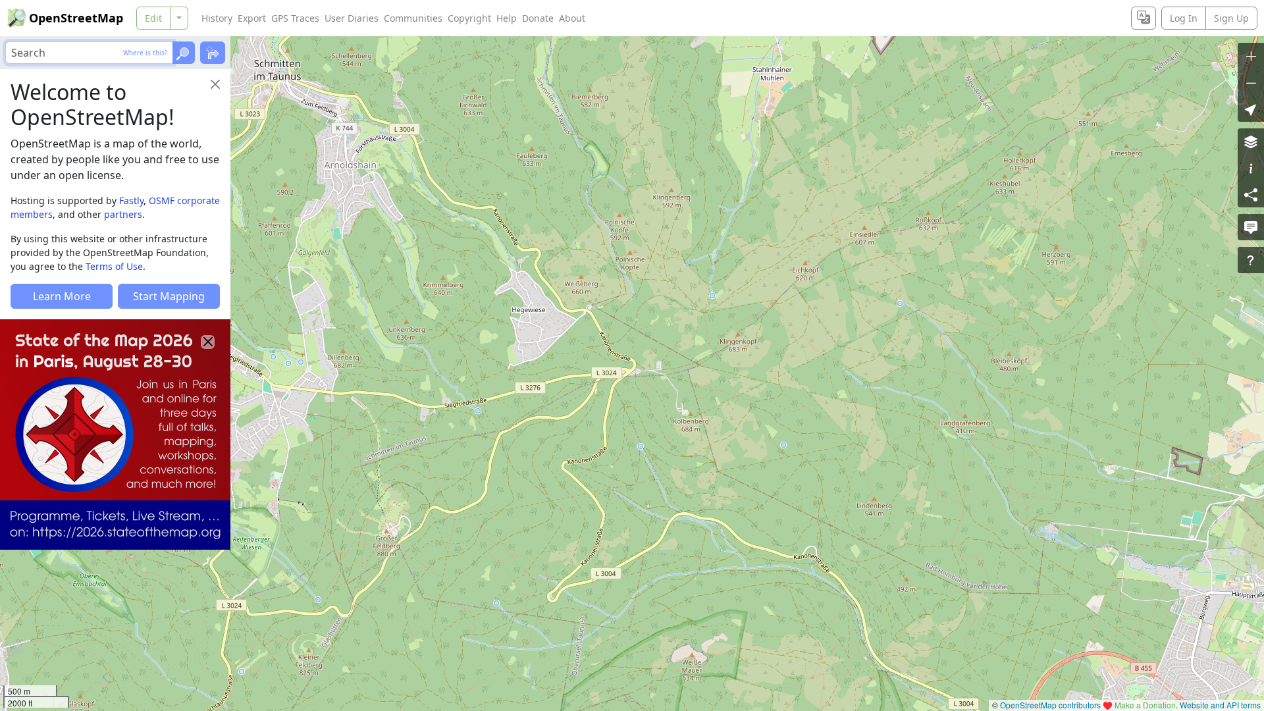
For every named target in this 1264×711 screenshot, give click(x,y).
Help (506, 18)
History (216, 18)
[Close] (215, 84)
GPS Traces (295, 18)
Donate (538, 18)
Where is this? (145, 52)
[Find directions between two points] (212, 52)
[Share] (1251, 194)
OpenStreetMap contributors (1050, 704)
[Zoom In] (1251, 56)
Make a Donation (1145, 704)
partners (123, 214)
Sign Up (1231, 18)
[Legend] (1251, 168)
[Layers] (1251, 141)
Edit (153, 18)
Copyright (469, 18)
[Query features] (1251, 260)
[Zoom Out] (1251, 82)
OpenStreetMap (76, 18)
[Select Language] (1143, 18)
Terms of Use (114, 266)
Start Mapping (169, 296)
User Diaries (352, 18)
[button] (1251, 108)
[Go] (183, 52)
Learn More (62, 296)
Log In (1184, 18)
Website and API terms (1220, 704)
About (572, 18)
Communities (413, 18)
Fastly (131, 200)
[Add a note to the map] (1251, 227)
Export (252, 18)
